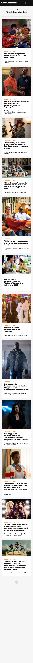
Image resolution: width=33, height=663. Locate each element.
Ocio (14, 51)
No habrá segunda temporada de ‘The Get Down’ (15, 55)
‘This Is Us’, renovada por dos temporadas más (16, 243)
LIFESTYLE (7, 51)
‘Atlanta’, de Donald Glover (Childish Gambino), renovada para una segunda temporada (15, 565)
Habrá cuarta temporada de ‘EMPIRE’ (12, 330)
